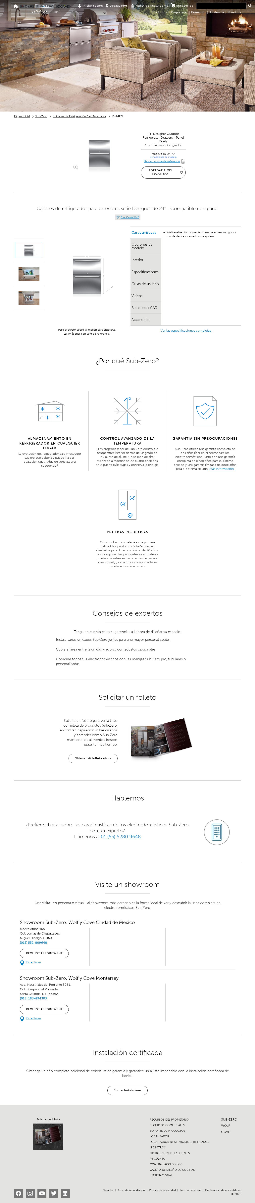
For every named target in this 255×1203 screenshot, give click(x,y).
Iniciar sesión (93, 5)
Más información (221, 469)
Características (143, 232)
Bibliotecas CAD (144, 308)
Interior (137, 260)
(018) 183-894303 (33, 998)
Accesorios (184, 5)
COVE (225, 1132)
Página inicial (22, 116)
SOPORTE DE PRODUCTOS (167, 1130)
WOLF (225, 1126)
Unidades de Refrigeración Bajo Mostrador (79, 116)
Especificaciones (145, 272)
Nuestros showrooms (152, 5)
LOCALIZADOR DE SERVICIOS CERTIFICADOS (179, 1142)
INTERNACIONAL (161, 1175)
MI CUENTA (157, 1158)
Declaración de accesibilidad (223, 1190)
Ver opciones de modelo (163, 157)
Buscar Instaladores (127, 1090)
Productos (159, 12)
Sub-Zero (41, 116)
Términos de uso (190, 1190)
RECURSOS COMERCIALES (167, 1125)
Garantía (108, 1190)
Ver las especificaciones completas (186, 330)
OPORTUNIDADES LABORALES (170, 1153)
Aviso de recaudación (131, 1190)
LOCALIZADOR (159, 1136)
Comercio (198, 12)
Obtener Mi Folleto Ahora (93, 758)
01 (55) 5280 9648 (121, 837)
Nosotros (234, 12)
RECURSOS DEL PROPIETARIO (169, 1119)
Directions (33, 962)
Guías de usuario (145, 284)
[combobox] (221, 6)
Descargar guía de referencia (162, 161)
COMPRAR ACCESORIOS (166, 1164)
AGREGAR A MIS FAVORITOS (160, 172)
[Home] (16, 6)
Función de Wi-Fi (130, 217)
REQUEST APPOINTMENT (44, 953)
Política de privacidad (162, 1190)
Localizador (118, 5)
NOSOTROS (158, 1147)
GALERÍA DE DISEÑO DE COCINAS (172, 1170)
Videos (136, 296)
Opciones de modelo (142, 246)
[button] (249, 6)
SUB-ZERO (229, 1119)
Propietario (179, 12)
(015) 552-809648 (33, 942)
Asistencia (216, 12)
